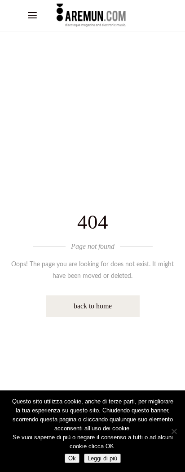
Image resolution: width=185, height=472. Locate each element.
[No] (173, 431)
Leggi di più (102, 458)
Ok (72, 458)
